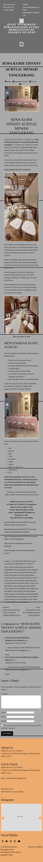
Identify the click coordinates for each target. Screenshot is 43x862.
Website (3, 721)
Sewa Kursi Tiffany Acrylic (25, 583)
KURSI (24, 561)
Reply (7, 654)
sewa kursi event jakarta (26, 580)
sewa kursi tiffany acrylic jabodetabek (26, 594)
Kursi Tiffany (9, 564)
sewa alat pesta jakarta (20, 570)
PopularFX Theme (7, 855)
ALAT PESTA (16, 561)
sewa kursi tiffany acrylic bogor (24, 588)
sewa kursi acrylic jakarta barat (19, 572)
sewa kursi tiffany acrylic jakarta (15, 596)
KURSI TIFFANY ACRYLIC (24, 564)
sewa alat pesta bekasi (16, 567)
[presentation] (3, 818)
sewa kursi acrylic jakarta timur (19, 578)
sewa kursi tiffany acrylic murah (26, 599)
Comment (5, 694)
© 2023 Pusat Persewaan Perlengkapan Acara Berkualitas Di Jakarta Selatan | (11, 849)
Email (3, 717)
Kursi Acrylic (31, 561)
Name (3, 712)
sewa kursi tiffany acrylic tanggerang (16, 602)
